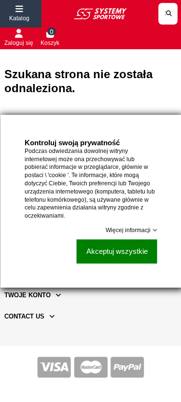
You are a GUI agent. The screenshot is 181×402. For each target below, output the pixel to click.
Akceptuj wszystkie (116, 251)
